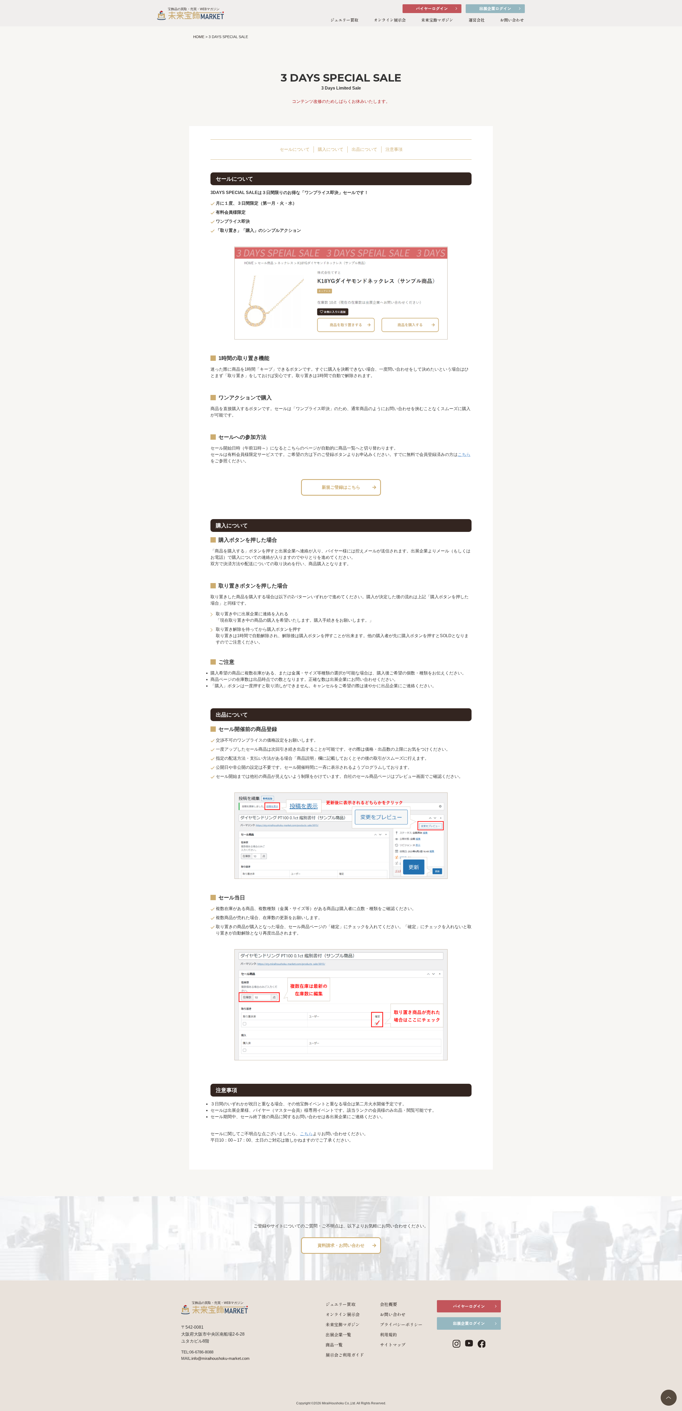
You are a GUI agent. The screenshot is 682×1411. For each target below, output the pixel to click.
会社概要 (388, 1304)
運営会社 (477, 20)
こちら (464, 454)
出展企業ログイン (495, 8)
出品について (364, 149)
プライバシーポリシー (401, 1324)
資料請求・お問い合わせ (341, 1245)
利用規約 (388, 1334)
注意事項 (394, 149)
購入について (330, 149)
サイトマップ (392, 1344)
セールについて (295, 149)
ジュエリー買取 (344, 20)
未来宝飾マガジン (437, 20)
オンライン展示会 (390, 20)
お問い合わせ (512, 20)
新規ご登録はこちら (341, 487)
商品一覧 (334, 1344)
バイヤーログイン (432, 8)
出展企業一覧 (338, 1334)
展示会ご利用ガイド (345, 1355)
